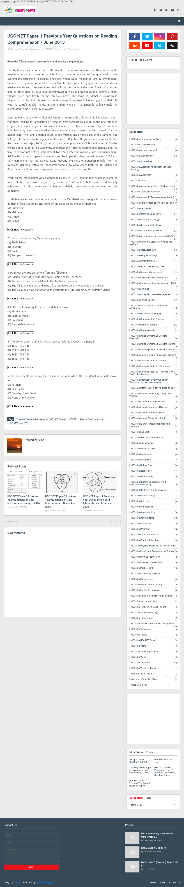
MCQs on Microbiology (154, 443)
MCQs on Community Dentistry (154, 225)
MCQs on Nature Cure (154, 465)
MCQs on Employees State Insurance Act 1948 (154, 284)
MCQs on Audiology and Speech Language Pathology (153, 168)
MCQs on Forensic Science (154, 300)
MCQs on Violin (154, 657)
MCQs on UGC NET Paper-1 (154, 640)
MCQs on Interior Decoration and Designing (154, 388)
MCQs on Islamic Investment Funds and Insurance (153, 425)
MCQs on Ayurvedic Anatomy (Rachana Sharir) (154, 187)
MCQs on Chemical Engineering (154, 214)
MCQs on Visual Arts (154, 662)
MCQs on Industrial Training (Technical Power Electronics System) (153, 373)
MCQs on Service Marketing (154, 601)
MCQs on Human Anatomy (154, 324)
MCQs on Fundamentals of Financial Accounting (153, 306)
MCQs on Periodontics (154, 523)
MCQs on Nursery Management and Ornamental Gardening (153, 483)
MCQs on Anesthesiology (154, 144)
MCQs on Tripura (154, 635)
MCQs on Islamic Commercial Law (154, 412)
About (162, 882)
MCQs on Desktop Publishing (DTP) (154, 266)
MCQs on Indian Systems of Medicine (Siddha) (154, 356)
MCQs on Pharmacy (154, 529)
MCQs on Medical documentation (154, 437)
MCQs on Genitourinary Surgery (154, 313)
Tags (148, 797)
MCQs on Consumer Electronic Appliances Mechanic (153, 243)
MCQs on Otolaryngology (154, 512)
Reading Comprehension (92, 419)
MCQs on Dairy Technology (154, 255)
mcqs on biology (154, 685)
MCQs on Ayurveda (154, 180)
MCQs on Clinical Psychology (154, 219)
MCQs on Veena (154, 646)
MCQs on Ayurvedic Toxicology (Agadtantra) (154, 198)
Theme (17, 882)
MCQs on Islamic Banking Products (154, 401)
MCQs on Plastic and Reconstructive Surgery (154, 551)
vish (41, 440)
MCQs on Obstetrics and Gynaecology (154, 490)
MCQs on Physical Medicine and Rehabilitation (154, 546)
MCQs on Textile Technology (154, 612)
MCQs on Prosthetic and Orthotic (154, 562)
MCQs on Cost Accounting (154, 250)
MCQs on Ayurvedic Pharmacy (154, 191)
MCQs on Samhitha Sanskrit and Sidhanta (154, 596)
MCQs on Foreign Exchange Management (154, 294)
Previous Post (12, 521)
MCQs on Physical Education (154, 540)
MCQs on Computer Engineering (154, 230)
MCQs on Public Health (154, 568)
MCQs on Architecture (154, 161)
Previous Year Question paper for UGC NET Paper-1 (36, 49)
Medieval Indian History (154, 673)
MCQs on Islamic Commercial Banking (154, 407)
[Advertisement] (62, 652)
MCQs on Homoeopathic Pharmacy (154, 319)
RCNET (72, 419)
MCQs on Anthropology (154, 156)
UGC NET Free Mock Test (164, 760)
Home (153, 882)
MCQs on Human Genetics (154, 330)
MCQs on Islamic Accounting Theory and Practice (153, 394)
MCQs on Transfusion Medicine (154, 139)
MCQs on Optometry (154, 501)
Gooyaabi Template (45, 882)
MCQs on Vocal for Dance (154, 668)
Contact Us (174, 882)
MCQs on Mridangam (154, 454)
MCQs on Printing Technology (154, 557)
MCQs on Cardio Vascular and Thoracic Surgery (154, 204)
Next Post (114, 521)
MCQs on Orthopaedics (154, 507)
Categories (136, 797)
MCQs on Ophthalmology (154, 495)
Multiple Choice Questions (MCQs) (138, 760)
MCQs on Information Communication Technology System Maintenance (153, 381)
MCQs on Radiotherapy (154, 579)
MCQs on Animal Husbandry (154, 150)
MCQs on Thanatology (154, 618)
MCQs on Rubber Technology (154, 590)
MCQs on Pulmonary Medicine (154, 573)
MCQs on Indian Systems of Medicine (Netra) (154, 350)
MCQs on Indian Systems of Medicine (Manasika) (153, 337)
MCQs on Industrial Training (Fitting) (154, 360)
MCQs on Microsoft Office (154, 448)
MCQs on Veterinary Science (154, 651)
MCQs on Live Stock (154, 432)
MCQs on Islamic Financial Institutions (154, 418)
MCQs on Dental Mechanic (154, 261)
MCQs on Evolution (154, 289)
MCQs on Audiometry (154, 175)
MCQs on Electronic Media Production (154, 277)
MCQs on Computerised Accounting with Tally (154, 237)
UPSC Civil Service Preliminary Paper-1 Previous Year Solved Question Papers (164, 771)
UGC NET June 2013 (19, 423)
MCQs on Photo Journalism (154, 534)
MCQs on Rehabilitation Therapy (154, 584)
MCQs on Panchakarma (154, 518)
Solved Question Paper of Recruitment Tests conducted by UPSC (140, 770)
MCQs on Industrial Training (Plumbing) (154, 366)
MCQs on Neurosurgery (154, 476)
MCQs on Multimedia (154, 459)
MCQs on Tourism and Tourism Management (154, 624)
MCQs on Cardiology (154, 208)
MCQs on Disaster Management (154, 272)
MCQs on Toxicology (154, 629)
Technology (154, 805)
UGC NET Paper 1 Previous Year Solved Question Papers (139, 783)
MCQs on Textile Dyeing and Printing (154, 607)
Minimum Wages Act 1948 (154, 679)
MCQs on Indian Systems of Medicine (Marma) (154, 345)
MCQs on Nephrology (154, 471)
